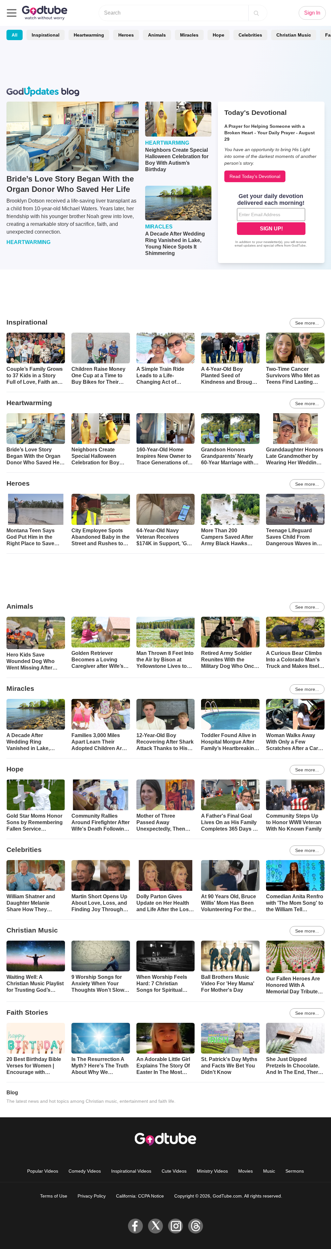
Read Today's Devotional (255, 176)
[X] (155, 1226)
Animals (157, 35)
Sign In (312, 13)
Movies (245, 1171)
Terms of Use (53, 1196)
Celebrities (250, 35)
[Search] (256, 13)
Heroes (126, 35)
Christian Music (293, 35)
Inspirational (45, 35)
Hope (218, 35)
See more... (307, 323)
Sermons (294, 1171)
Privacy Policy (92, 1196)
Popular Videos (42, 1171)
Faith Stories (27, 1012)
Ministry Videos (212, 1171)
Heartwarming (89, 35)
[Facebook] (135, 1226)
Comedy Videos (85, 1171)
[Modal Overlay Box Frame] (271, 221)
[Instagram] (175, 1226)
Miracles (189, 35)
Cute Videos (174, 1171)
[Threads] (195, 1226)
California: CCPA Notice (140, 1196)
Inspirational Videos (131, 1171)
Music (269, 1171)
